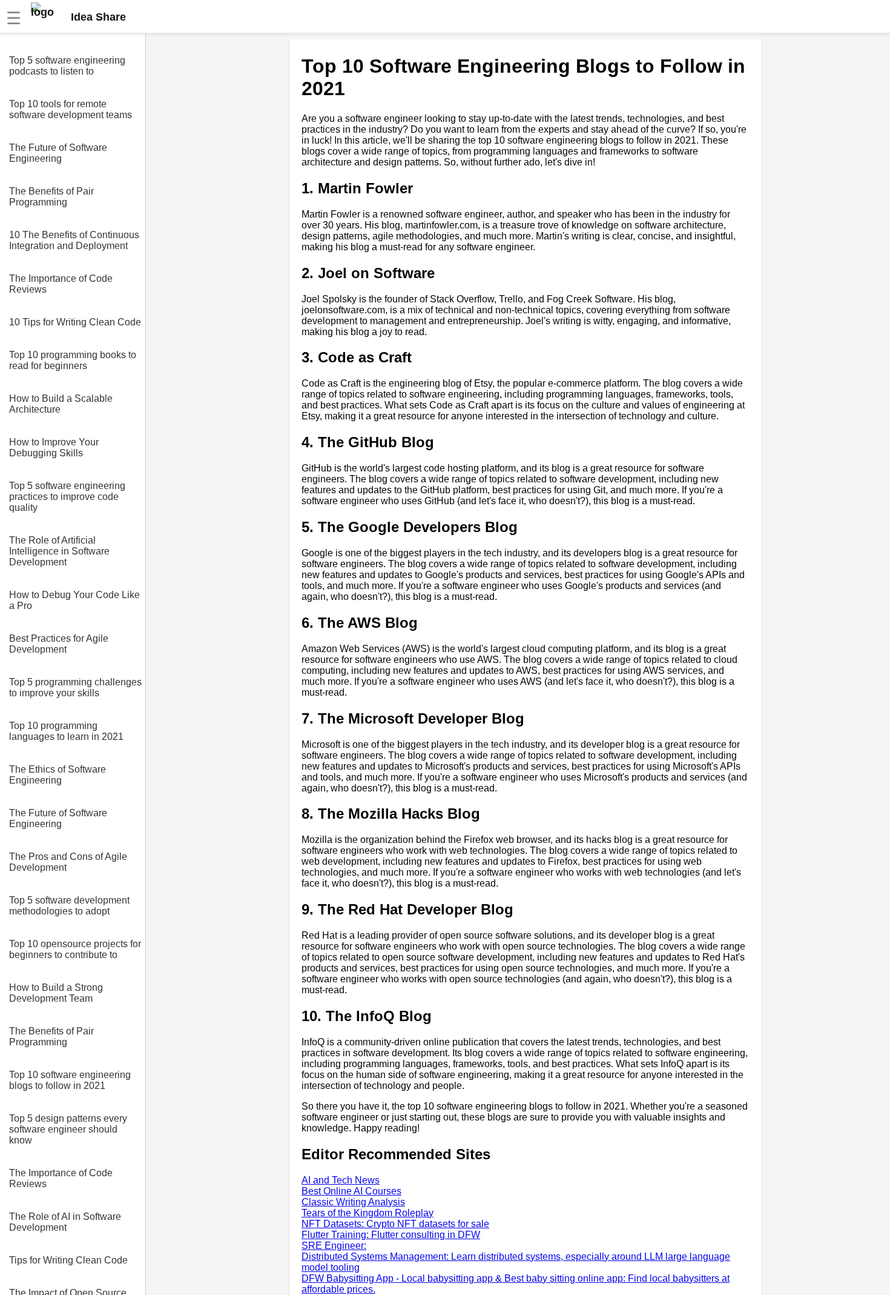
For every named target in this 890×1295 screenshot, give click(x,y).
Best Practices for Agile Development (58, 643)
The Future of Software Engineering (58, 153)
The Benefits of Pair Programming (51, 196)
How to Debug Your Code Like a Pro (74, 600)
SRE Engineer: (334, 1245)
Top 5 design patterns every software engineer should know (68, 1129)
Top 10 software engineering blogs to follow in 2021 (70, 1080)
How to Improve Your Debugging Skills (54, 447)
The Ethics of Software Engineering (57, 774)
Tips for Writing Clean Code (68, 1260)
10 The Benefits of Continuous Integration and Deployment (74, 240)
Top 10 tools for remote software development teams (70, 109)
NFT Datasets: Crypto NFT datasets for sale (395, 1224)
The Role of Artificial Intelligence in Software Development (59, 551)
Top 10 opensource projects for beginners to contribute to (75, 949)
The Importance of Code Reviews (61, 284)
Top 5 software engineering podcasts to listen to (67, 65)
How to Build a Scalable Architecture (61, 403)
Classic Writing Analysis (353, 1202)
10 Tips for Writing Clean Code (75, 322)
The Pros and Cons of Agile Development (68, 862)
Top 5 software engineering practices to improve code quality (67, 497)
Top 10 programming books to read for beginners (72, 360)
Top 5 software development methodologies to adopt (69, 905)
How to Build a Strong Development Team (56, 993)
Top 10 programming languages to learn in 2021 (66, 731)
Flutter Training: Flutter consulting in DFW (391, 1235)
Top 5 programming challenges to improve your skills (75, 687)
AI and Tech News (341, 1180)
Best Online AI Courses (351, 1191)
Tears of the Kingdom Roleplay (367, 1213)
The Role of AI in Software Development (65, 1222)
